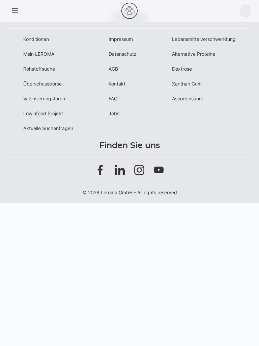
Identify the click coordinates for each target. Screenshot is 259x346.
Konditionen (36, 39)
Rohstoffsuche (39, 69)
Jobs (114, 113)
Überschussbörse (42, 83)
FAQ (113, 98)
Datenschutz (123, 54)
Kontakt (117, 83)
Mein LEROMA (38, 54)
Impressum (121, 39)
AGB (113, 69)
